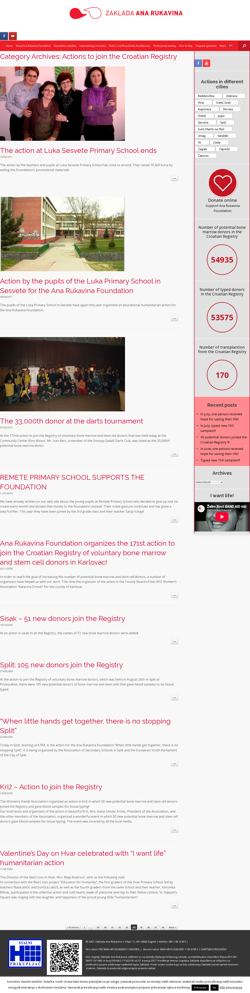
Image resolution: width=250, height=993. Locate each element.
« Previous (73, 927)
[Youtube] (13, 36)
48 (163, 927)
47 (155, 927)
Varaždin (222, 136)
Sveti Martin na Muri (211, 129)
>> (174, 178)
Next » (172, 927)
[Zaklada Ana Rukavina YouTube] (206, 63)
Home (9, 46)
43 (127, 927)
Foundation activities (65, 46)
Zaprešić (224, 149)
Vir (199, 142)
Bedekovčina (206, 96)
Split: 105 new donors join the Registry (61, 665)
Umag (201, 136)
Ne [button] (214, 987)
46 (148, 927)
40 (105, 927)
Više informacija (230, 987)
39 (98, 927)
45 (141, 927)
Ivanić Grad (223, 102)
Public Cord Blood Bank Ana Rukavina (129, 46)
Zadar (217, 142)
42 (119, 927)
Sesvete (203, 122)
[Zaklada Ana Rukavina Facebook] (198, 63)
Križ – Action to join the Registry (51, 787)
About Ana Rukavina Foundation (33, 46)
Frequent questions (206, 46)
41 (112, 927)
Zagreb (202, 149)
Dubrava (231, 96)
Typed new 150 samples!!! (220, 460)
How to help (186, 46)
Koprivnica (204, 109)
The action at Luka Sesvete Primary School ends (78, 150)
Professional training (164, 46)
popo (221, 116)
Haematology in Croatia (93, 46)
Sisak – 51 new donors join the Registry (62, 618)
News (223, 46)
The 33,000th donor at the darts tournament (71, 421)
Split (223, 122)
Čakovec (203, 156)
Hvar (201, 102)
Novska (228, 109)
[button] (244, 45)
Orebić (202, 116)
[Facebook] (4, 36)
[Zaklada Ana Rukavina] (125, 13)
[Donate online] (222, 182)
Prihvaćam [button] (200, 987)
